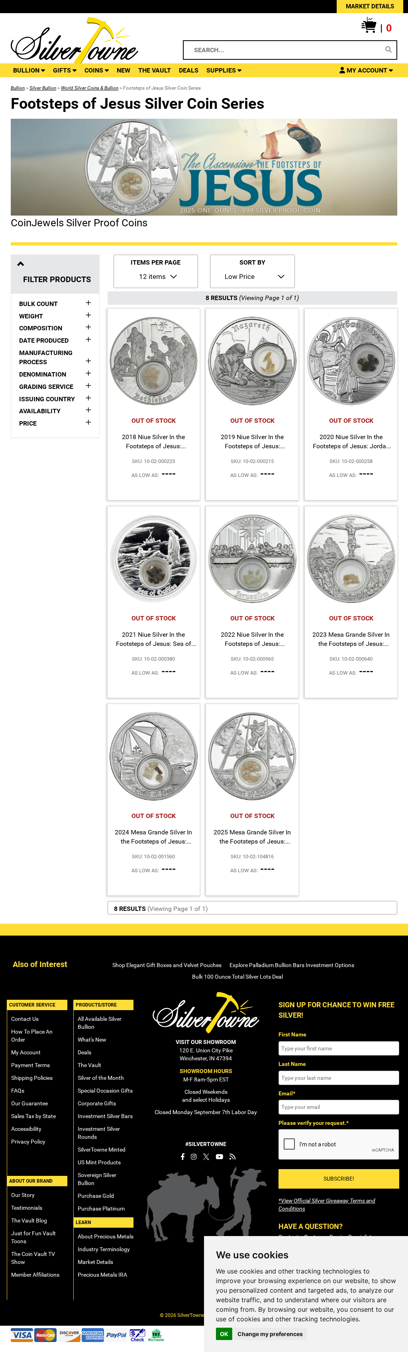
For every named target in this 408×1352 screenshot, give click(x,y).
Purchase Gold (96, 1196)
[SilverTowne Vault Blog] (232, 1157)
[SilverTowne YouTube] (219, 1157)
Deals (84, 1052)
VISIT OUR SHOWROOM (206, 1042)
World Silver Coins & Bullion (89, 88)
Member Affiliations (35, 1275)
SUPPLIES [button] (221, 70)
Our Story (23, 1195)
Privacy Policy (28, 1141)
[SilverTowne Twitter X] (206, 1157)
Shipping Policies (32, 1078)
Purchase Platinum (101, 1208)
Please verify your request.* (314, 1123)
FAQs (17, 1090)
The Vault (89, 1065)
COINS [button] (94, 70)
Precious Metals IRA (102, 1275)
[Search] (388, 50)
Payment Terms (30, 1065)
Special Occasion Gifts (105, 1090)
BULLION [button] (27, 70)
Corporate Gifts (97, 1103)
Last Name (292, 1064)
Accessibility (26, 1129)
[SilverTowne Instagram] (194, 1157)
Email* (287, 1093)
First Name (292, 1034)
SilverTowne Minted (102, 1149)
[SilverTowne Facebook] (182, 1157)
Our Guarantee (29, 1103)
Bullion (18, 88)
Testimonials (26, 1208)
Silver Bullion (42, 88)
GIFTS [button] (63, 70)
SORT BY (252, 262)
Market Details (95, 1262)
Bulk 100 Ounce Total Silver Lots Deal (237, 976)
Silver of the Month (101, 1078)
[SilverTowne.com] (88, 42)
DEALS (188, 70)
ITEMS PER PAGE (155, 262)
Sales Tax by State (33, 1116)
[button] (376, 28)
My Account (26, 1052)
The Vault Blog (29, 1220)
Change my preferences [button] (270, 1333)
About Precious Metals (105, 1236)
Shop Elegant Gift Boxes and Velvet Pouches (167, 965)
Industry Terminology (104, 1249)
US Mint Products (99, 1162)
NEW (123, 70)
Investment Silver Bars (105, 1116)
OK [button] (224, 1333)
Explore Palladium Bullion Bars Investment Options (292, 965)
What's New (92, 1039)
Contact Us (25, 1019)
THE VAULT (154, 70)
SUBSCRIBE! (339, 1178)
